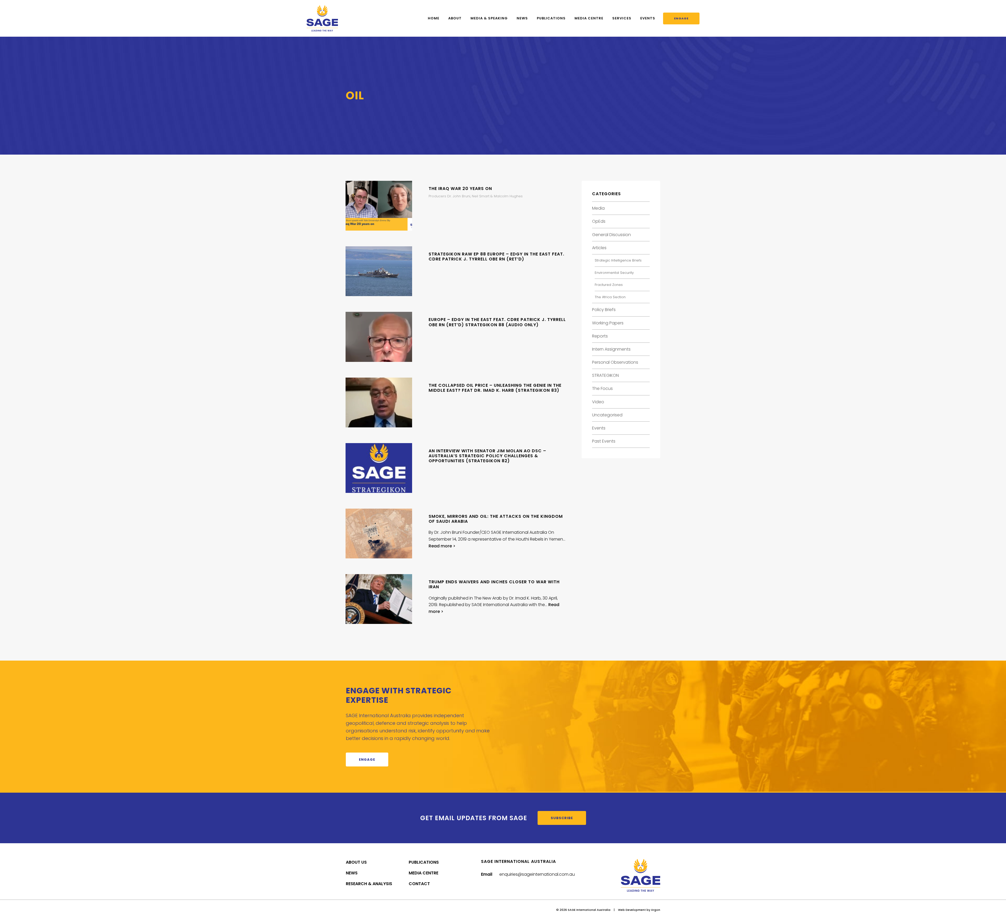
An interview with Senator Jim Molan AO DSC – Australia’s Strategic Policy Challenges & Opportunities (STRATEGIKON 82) (487, 456)
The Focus (602, 388)
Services (621, 18)
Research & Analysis (369, 884)
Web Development (632, 910)
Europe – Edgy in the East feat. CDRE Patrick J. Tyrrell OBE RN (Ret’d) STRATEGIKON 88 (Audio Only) (497, 322)
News (522, 18)
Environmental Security (614, 272)
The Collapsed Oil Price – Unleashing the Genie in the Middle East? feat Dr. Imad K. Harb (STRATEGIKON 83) (495, 387)
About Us (356, 862)
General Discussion (611, 235)
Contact (419, 884)
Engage (681, 18)
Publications (551, 18)
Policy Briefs (604, 310)
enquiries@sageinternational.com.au (537, 874)
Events (647, 18)
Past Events (603, 441)
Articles (599, 248)
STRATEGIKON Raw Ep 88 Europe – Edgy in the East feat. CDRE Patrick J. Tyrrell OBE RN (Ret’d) (496, 256)
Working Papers (608, 323)
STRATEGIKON (605, 375)
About (455, 18)
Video (598, 402)
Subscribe (562, 817)
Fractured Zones (609, 284)
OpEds (598, 221)
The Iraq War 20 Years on (460, 189)
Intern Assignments (611, 349)
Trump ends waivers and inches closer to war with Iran (494, 584)
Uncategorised (607, 415)
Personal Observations (615, 362)
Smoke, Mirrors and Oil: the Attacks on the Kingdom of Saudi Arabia (496, 518)
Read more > (442, 546)
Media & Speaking (489, 18)
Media (598, 208)
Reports (600, 336)
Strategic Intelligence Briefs (618, 260)
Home (433, 18)
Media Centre (589, 18)
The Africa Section (610, 297)
